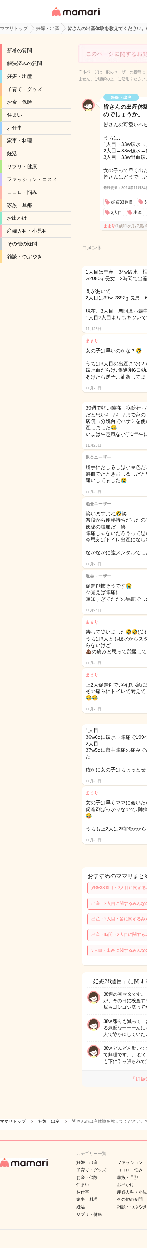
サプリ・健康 (22, 166)
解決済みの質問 (24, 63)
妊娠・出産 (19, 76)
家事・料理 (19, 140)
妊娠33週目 (122, 202)
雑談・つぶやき (24, 256)
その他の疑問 (22, 244)
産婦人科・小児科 (27, 231)
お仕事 (14, 128)
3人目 (116, 212)
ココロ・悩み (22, 192)
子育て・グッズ (24, 89)
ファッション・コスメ (32, 179)
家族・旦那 (19, 205)
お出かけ (17, 218)
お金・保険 (19, 102)
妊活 (12, 153)
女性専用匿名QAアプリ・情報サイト (75, 16)
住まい (14, 115)
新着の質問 (19, 50)
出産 (137, 212)
